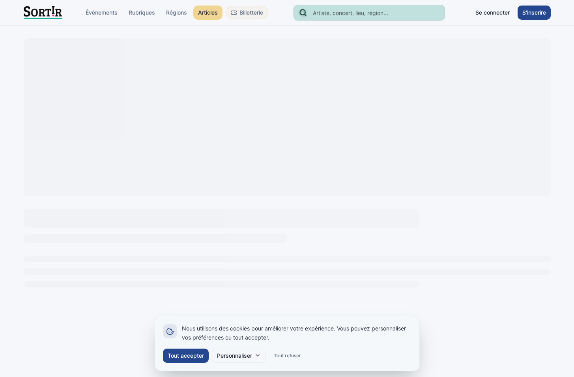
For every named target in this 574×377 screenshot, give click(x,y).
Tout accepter (186, 355)
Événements (102, 12)
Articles (208, 12)
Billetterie (251, 12)
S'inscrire (534, 12)
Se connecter (492, 12)
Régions (176, 12)
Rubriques (142, 12)
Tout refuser (287, 355)
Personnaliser (234, 355)
